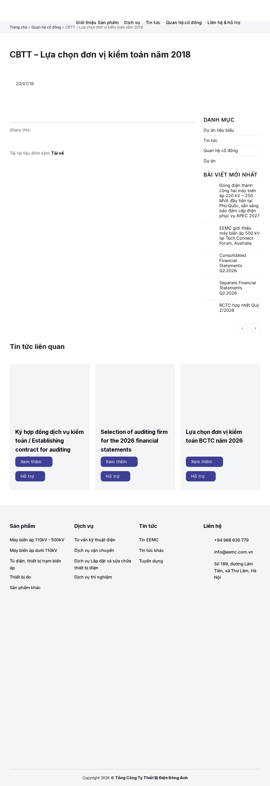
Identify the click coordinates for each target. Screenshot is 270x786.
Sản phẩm (108, 22)
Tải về (57, 153)
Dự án (209, 160)
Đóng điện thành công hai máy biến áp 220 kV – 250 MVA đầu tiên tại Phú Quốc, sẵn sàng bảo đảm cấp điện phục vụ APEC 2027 (239, 200)
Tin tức (153, 22)
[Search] (263, 10)
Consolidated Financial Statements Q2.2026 (232, 263)
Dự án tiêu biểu (219, 130)
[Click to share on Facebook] (14, 140)
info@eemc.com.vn (233, 552)
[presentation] (242, 328)
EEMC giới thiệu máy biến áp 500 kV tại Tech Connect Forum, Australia (239, 236)
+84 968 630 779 (231, 540)
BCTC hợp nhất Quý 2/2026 (239, 308)
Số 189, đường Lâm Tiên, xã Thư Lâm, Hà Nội (235, 570)
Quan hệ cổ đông (184, 22)
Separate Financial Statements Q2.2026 (237, 287)
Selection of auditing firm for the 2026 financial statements (134, 441)
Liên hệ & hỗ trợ (224, 22)
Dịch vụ (132, 22)
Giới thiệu (86, 22)
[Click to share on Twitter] (34, 140)
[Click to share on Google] (24, 140)
